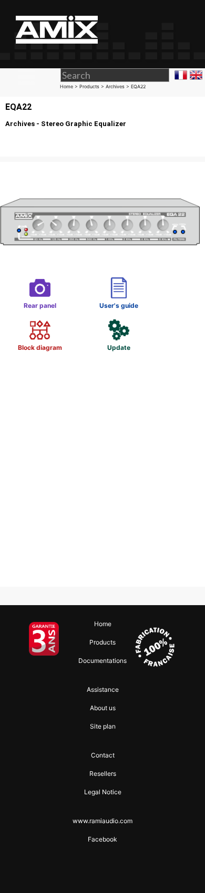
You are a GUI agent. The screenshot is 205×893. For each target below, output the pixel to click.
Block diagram (40, 327)
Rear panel (40, 285)
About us (103, 708)
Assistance (103, 689)
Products (89, 86)
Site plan (103, 726)
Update (119, 327)
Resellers (102, 773)
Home (66, 86)
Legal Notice (102, 792)
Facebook (102, 839)
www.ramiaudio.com (102, 821)
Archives (115, 86)
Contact (103, 755)
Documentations (102, 660)
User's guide (119, 285)
